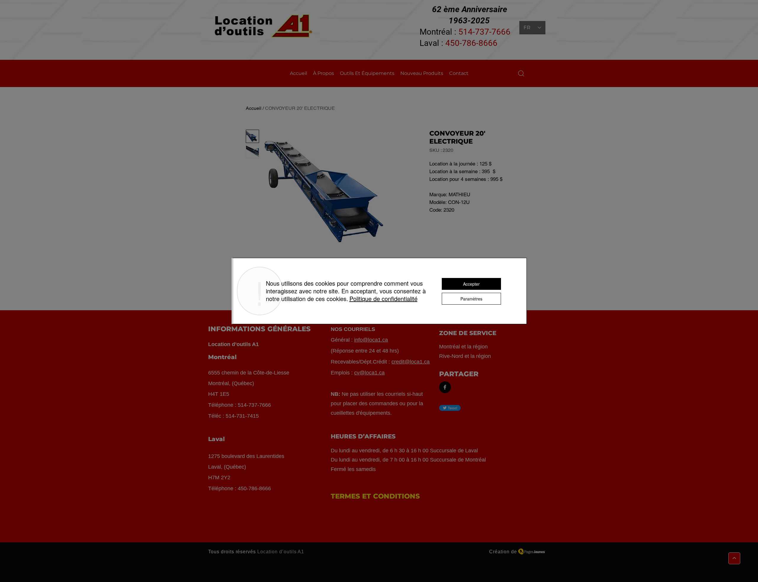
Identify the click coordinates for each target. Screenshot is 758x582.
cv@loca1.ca (369, 373)
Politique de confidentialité (383, 298)
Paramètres (471, 299)
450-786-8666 (471, 43)
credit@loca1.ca (410, 362)
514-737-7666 (484, 32)
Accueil (253, 108)
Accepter (471, 284)
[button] (521, 73)
